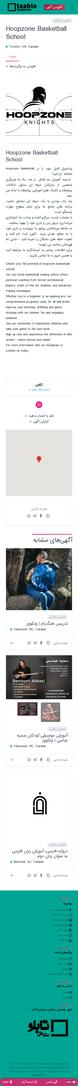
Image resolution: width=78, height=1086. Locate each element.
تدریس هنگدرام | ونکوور (47, 623)
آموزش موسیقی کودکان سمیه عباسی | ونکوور (42, 737)
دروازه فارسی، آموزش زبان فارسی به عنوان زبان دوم (40, 853)
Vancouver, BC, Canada (30, 629)
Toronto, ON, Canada (23, 47)
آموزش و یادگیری (62, 20)
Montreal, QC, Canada (29, 862)
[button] (39, 459)
